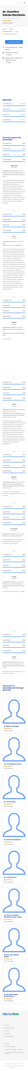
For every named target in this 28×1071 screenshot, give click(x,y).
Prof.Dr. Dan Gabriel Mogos (11, 956)
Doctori (7, 1025)
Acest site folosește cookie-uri (14, 1049)
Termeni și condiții (10, 1046)
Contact (7, 1044)
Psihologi (7, 1033)
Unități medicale (9, 1028)
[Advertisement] (14, 81)
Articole (7, 1031)
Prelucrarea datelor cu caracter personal (14, 1053)
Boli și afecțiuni (9, 1036)
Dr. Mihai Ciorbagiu (11, 726)
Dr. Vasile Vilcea (10, 877)
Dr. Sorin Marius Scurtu (12, 764)
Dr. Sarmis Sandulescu (12, 840)
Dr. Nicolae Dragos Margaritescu (11, 995)
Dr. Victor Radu (9, 802)
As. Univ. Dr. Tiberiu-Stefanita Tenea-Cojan (13, 916)
